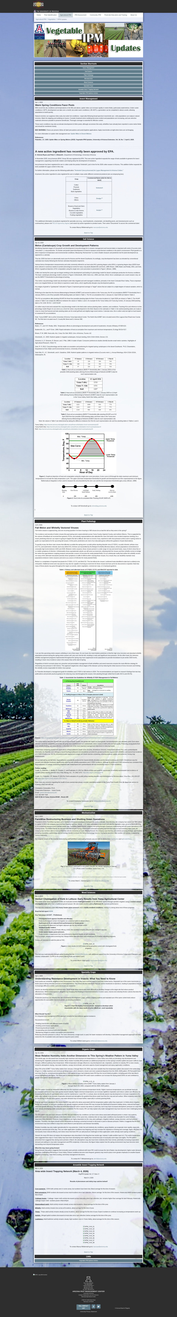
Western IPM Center (81, 954)
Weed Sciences (88, 82)
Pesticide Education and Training (115, 15)
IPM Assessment (80, 15)
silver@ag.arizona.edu (99, 506)
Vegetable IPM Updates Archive (88, 93)
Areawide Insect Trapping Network (88, 89)
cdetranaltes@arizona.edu (48, 792)
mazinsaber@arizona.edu (98, 960)
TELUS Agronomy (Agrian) (61, 223)
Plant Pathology (88, 75)
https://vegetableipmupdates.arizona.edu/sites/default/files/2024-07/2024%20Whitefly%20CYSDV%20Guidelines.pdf (79, 738)
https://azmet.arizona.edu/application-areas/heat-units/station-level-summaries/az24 (66, 429)
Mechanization (88, 79)
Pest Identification (50, 15)
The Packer (114, 839)
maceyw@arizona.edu (100, 227)
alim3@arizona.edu (100, 1158)
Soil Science (88, 71)
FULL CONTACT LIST (83, 1307)
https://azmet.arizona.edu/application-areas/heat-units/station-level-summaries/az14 (74, 427)
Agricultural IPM (65, 15)
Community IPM (95, 15)
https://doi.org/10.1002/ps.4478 (93, 772)
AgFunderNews (126, 839)
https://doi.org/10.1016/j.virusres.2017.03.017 (52, 778)
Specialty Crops (88, 86)
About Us (133, 15)
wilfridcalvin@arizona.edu (98, 1041)
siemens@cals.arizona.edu (100, 881)
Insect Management (88, 68)
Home (39, 15)
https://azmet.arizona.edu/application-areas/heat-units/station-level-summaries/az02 (71, 424)
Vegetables (51, 19)
